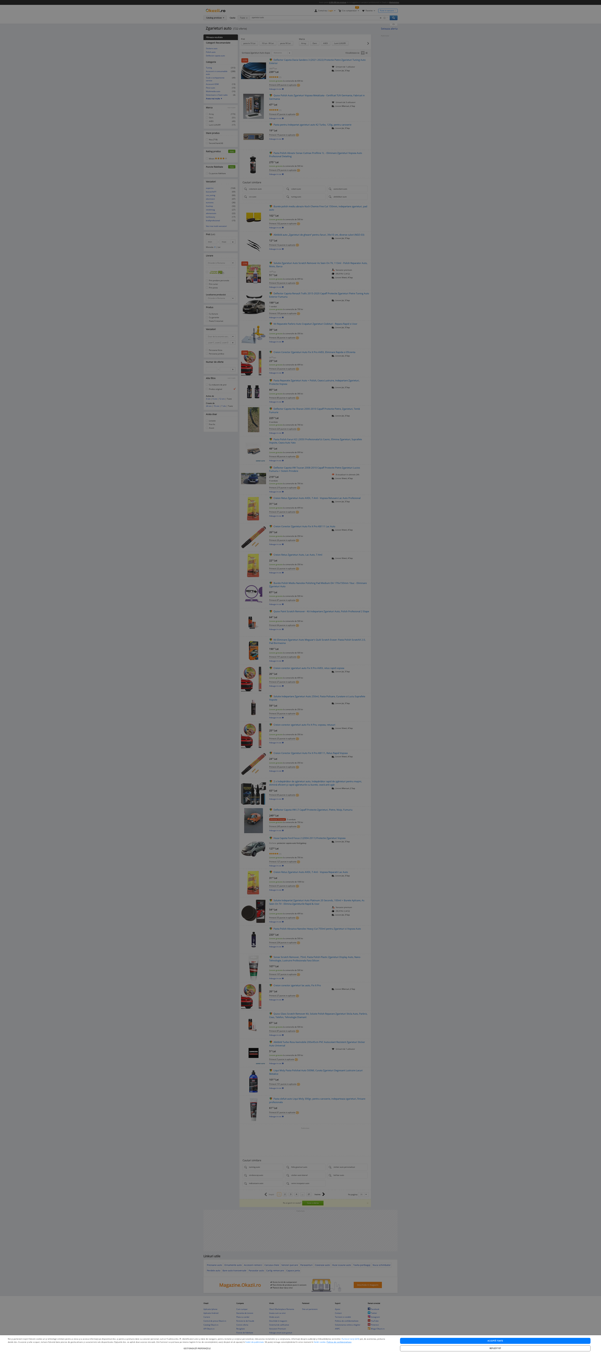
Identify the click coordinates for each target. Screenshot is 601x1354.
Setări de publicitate (254, 1342)
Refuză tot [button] (495, 1348)
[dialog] (300, 1344)
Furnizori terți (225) (350, 1339)
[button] (197, 1347)
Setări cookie (320, 1342)
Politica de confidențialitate (339, 1342)
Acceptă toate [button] (495, 1340)
